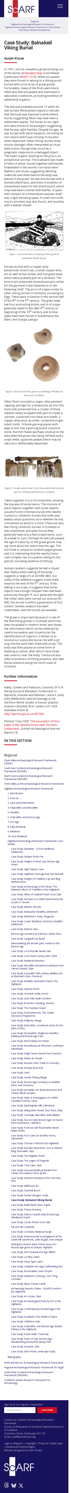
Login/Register (20, 74)
